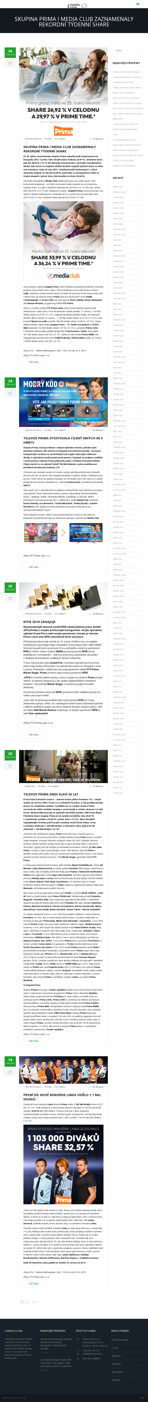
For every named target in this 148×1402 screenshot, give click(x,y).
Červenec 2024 (119, 320)
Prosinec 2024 (119, 293)
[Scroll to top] (142, 1397)
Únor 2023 (118, 410)
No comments (60, 138)
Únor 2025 (118, 282)
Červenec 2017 (119, 761)
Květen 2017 (118, 772)
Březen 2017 (118, 782)
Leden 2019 (118, 671)
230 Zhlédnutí (97, 613)
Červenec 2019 (119, 639)
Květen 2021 (118, 522)
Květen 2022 (118, 458)
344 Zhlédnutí (97, 430)
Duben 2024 (118, 336)
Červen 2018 (118, 702)
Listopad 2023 (119, 362)
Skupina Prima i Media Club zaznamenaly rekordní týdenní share (59, 149)
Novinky (48, 138)
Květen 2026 (118, 203)
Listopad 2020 (119, 554)
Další (35, 1301)
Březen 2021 (118, 532)
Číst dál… (34, 362)
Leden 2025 (118, 288)
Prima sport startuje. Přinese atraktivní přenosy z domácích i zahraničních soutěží (128, 77)
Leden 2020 (118, 607)
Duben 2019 (118, 655)
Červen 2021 (118, 516)
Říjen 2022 (117, 431)
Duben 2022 (118, 463)
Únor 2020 (118, 601)
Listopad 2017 (119, 740)
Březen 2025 (118, 277)
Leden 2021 (118, 543)
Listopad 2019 (119, 617)
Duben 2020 (118, 591)
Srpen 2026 (118, 187)
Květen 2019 (118, 649)
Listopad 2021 (119, 490)
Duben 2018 (118, 713)
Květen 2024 (118, 330)
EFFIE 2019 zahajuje (39, 622)
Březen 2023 (118, 405)
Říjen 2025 (117, 240)
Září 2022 (117, 437)
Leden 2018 (118, 729)
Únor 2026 (118, 219)
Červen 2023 (118, 389)
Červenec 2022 (119, 447)
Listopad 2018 (119, 676)
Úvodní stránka (120, 1339)
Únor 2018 (118, 724)
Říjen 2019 (117, 623)
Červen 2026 (118, 197)
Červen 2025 (118, 261)
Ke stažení (117, 1372)
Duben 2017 (118, 777)
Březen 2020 (118, 596)
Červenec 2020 (119, 575)
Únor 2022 (118, 474)
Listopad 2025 (119, 235)
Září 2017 (117, 750)
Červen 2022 (118, 453)
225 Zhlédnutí (97, 786)
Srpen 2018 (118, 692)
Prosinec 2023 (119, 357)
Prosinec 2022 (119, 421)
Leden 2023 (118, 415)
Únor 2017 (118, 788)
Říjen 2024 (117, 304)
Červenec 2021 (119, 511)
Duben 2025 (118, 272)
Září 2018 (117, 686)
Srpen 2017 (118, 756)
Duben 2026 (118, 208)
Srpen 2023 (118, 378)
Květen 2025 (118, 266)
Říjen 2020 (117, 559)
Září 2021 (117, 500)
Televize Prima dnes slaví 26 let (50, 794)
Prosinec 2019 (119, 612)
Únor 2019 (118, 665)
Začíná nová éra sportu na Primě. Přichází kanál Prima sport (125, 129)
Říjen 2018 (117, 681)
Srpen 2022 (118, 442)
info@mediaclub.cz (92, 1353)
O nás (115, 1347)
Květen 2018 (118, 708)
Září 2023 (117, 373)
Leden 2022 (118, 479)
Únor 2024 (118, 346)
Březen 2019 (118, 660)
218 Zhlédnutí (97, 139)
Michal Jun (30, 786)
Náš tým (116, 1355)
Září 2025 (117, 245)
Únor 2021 (118, 538)
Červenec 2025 (119, 256)
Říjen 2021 (117, 495)
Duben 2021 (118, 527)
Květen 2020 (118, 585)
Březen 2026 (118, 213)
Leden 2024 (118, 351)
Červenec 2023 (119, 383)
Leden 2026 (118, 224)
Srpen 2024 (118, 314)
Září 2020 (117, 564)
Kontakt (116, 1380)
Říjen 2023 (117, 367)
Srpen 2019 (118, 633)
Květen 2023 (118, 394)
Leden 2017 (118, 793)
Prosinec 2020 (119, 548)
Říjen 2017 (117, 745)
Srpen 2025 (118, 250)
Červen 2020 (118, 580)
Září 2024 (117, 309)
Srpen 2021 (118, 506)
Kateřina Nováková (33, 138)
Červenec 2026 (119, 192)
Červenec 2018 (119, 697)
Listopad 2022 (119, 426)
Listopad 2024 (119, 298)
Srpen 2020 (118, 570)
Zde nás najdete (91, 1358)
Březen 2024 (118, 341)
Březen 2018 (118, 718)
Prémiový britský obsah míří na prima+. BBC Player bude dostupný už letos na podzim (127, 93)
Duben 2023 (118, 399)
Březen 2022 (118, 468)
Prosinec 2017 (119, 734)
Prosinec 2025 (119, 229)
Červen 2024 (118, 325)
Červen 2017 (118, 766)
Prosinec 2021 (119, 484)
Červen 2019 (118, 644)
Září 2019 (117, 628)
